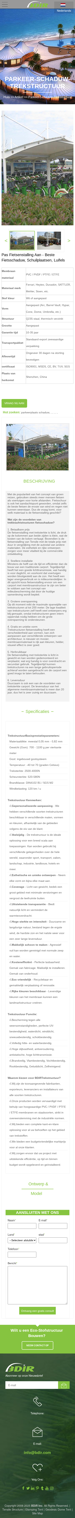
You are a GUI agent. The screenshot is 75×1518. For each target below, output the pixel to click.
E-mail (43, 1220)
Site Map (37, 1513)
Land (11, 1234)
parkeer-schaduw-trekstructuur (50, 97)
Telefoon (13, 1249)
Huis (6, 97)
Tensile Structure (12, 1509)
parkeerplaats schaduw (35, 412)
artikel (19, 97)
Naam (12, 1220)
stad (42, 1234)
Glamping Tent (34, 1509)
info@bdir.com (37, 1452)
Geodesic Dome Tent (58, 1509)
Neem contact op (37, 1345)
